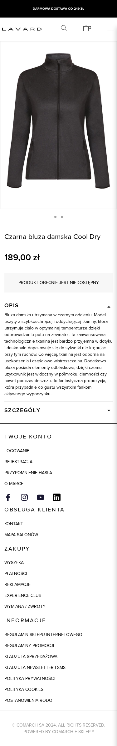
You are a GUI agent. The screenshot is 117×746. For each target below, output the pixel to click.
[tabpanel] (58, 121)
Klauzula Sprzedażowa (30, 656)
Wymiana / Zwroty (25, 606)
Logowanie (16, 451)
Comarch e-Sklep (71, 731)
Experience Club (22, 595)
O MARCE (13, 483)
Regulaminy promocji (29, 645)
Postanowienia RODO (28, 700)
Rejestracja (18, 461)
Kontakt (13, 524)
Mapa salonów (21, 534)
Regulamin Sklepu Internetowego (43, 634)
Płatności (15, 573)
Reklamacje (17, 584)
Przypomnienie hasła (28, 472)
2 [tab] (62, 217)
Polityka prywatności (29, 678)
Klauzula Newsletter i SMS (35, 667)
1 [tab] (55, 217)
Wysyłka (14, 562)
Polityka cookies (23, 689)
